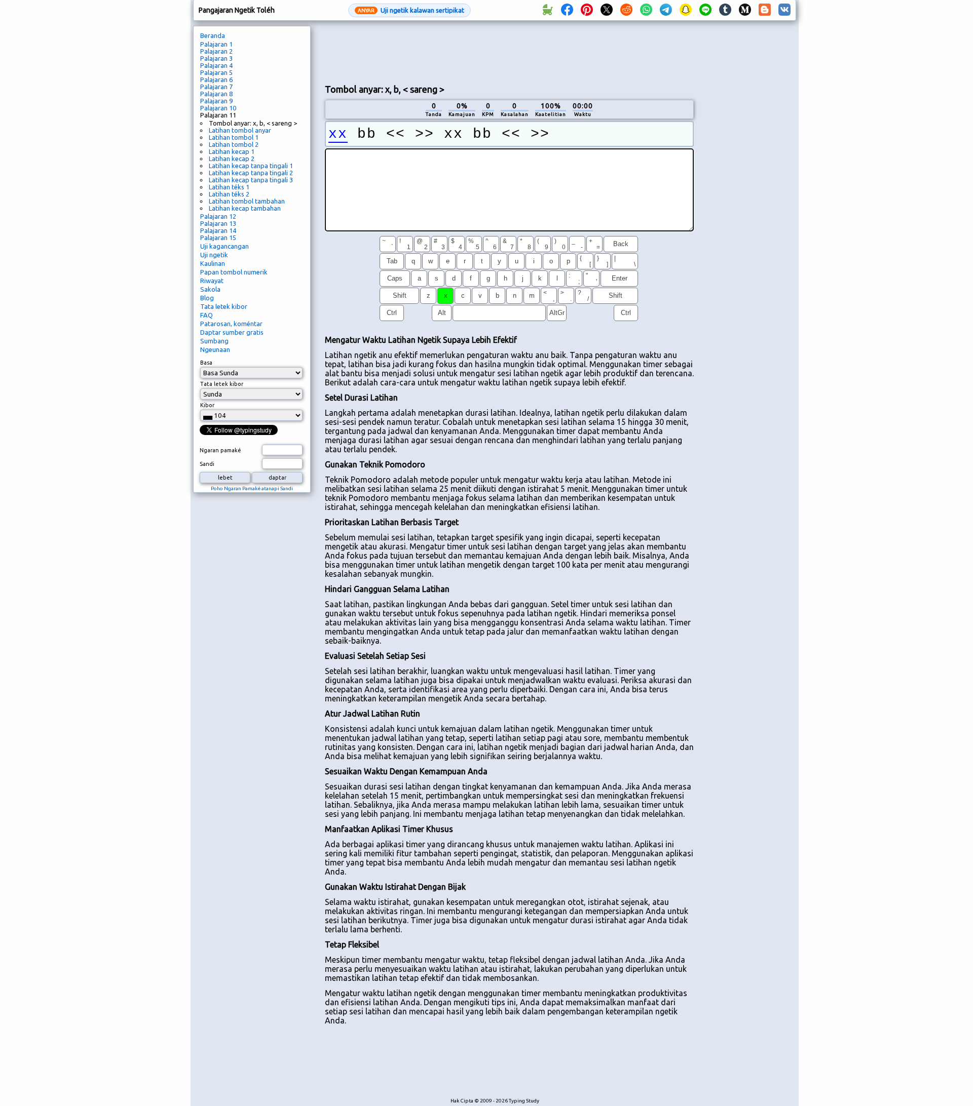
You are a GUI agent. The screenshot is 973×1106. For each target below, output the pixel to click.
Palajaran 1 (216, 44)
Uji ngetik (214, 254)
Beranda (212, 35)
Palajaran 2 (216, 51)
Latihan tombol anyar (240, 130)
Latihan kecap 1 (231, 151)
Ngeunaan (215, 349)
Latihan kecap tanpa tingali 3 (251, 179)
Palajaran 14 (218, 230)
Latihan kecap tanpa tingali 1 (251, 165)
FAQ (206, 315)
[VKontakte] (784, 10)
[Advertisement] (509, 51)
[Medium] (745, 10)
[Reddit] (626, 10)
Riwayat (211, 280)
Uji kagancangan (224, 246)
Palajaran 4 (216, 65)
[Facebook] (567, 10)
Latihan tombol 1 (233, 137)
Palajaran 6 (216, 79)
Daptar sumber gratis (232, 332)
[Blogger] (765, 10)
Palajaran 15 (218, 237)
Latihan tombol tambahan (247, 201)
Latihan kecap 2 (231, 158)
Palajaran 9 (216, 100)
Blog (207, 297)
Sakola (210, 289)
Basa (206, 363)
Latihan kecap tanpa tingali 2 (251, 172)
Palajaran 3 (216, 58)
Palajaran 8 (216, 93)
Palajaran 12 (218, 216)
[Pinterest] (587, 10)
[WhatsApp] (646, 10)
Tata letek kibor (223, 306)
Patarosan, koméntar (231, 323)
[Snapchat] (686, 10)
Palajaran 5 (216, 72)
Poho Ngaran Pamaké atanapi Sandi (252, 488)
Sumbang (214, 340)
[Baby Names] (547, 10)
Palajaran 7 (216, 86)
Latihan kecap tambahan (245, 208)
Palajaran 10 (218, 107)
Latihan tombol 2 (233, 144)
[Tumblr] (725, 10)
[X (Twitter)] (607, 10)
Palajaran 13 (218, 223)
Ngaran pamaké (220, 450)
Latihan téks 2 (229, 194)
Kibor (207, 405)
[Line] (705, 10)
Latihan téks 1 (229, 186)
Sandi (207, 464)
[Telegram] (666, 10)
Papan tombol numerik (234, 271)
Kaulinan (212, 263)
